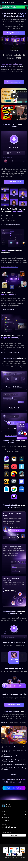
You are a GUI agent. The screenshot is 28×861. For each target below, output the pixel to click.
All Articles (13, 774)
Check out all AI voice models (8, 266)
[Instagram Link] (15, 827)
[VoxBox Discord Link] (6, 827)
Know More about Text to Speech (13, 435)
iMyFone (12, 2)
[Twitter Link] (12, 827)
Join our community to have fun (9, 352)
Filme (6, 2)
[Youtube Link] (3, 827)
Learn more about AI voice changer (10, 224)
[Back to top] (25, 773)
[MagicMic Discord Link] (9, 827)
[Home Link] (9, 806)
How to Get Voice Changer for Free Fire (14, 747)
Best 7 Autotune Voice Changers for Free (15, 765)
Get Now (22, 438)
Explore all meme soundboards (8, 309)
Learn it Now (14, 835)
